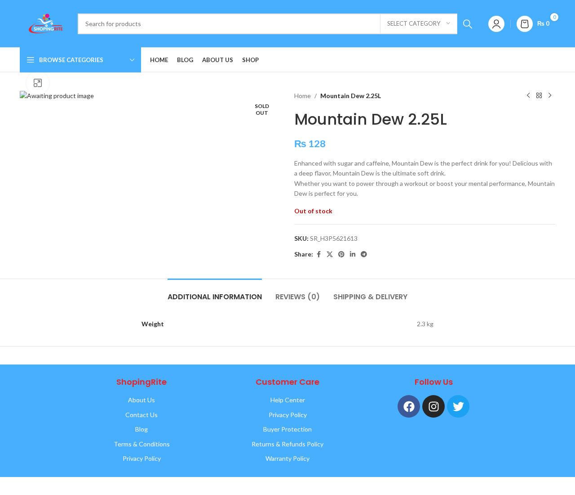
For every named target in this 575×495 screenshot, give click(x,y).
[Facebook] (409, 406)
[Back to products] (539, 95)
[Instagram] (433, 406)
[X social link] (330, 254)
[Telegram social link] (364, 254)
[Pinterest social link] (341, 254)
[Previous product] (528, 95)
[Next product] (549, 95)
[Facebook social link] (318, 254)
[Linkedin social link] (352, 254)
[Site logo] (44, 23)
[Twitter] (458, 406)
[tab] (215, 292)
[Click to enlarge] (38, 83)
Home (302, 95)
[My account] (496, 24)
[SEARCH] (467, 24)
